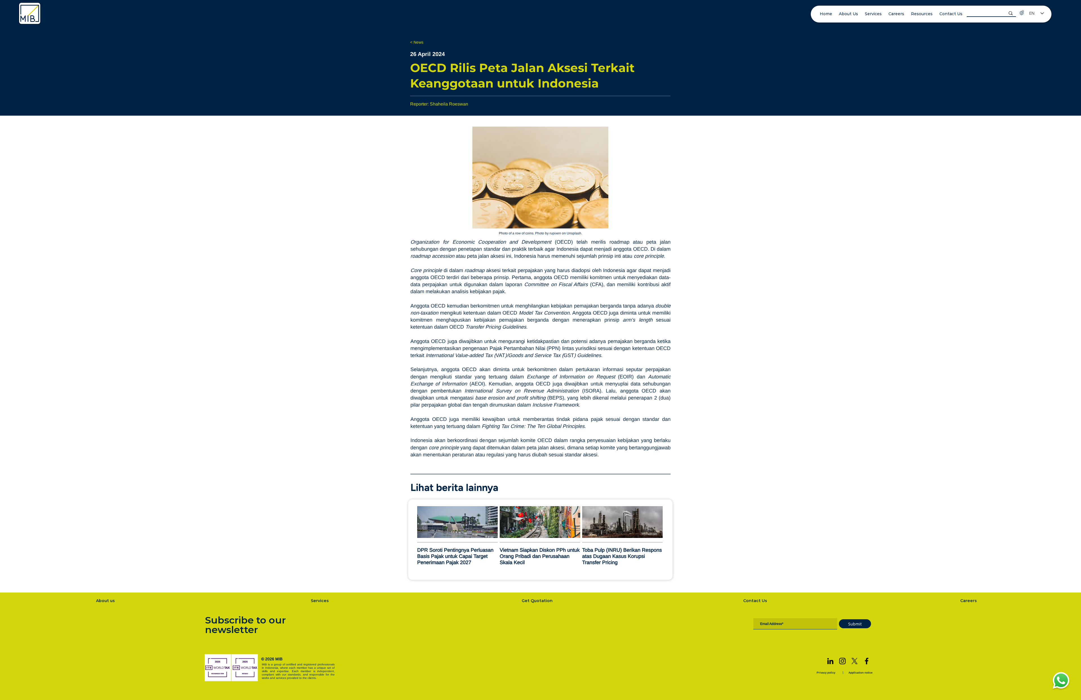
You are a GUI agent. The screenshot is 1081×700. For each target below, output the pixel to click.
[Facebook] (866, 661)
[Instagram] (842, 661)
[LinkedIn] (830, 661)
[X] (854, 661)
